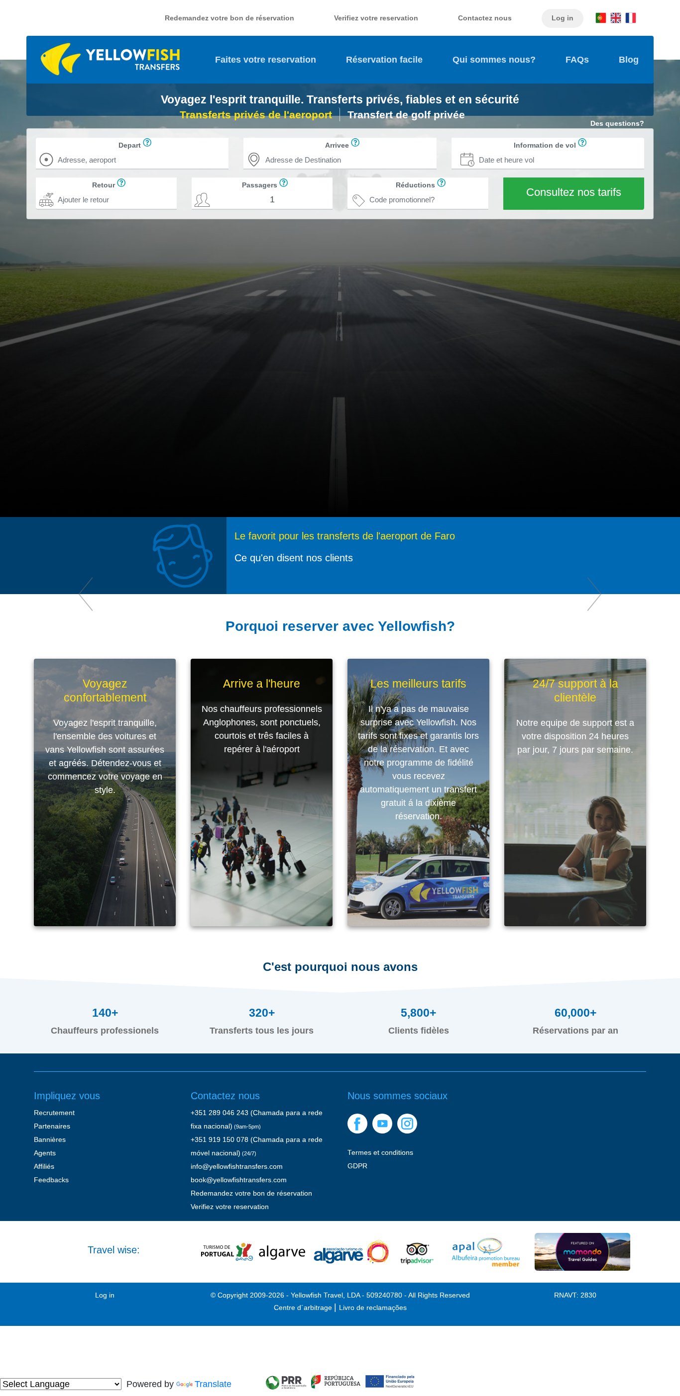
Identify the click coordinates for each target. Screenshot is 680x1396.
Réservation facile (384, 60)
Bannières (50, 1139)
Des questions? (617, 123)
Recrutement (54, 1113)
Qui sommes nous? (494, 60)
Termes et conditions (380, 1152)
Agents (45, 1153)
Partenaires (52, 1126)
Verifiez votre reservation (376, 18)
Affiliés (44, 1166)
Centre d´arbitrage (304, 1307)
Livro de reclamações (373, 1307)
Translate (213, 1384)
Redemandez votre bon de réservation (229, 18)
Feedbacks (51, 1180)
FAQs (577, 60)
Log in (562, 18)
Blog (629, 60)
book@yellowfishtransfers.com (239, 1180)
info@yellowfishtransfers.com (237, 1166)
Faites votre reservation (273, 59)
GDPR (357, 1166)
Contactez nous (485, 18)
